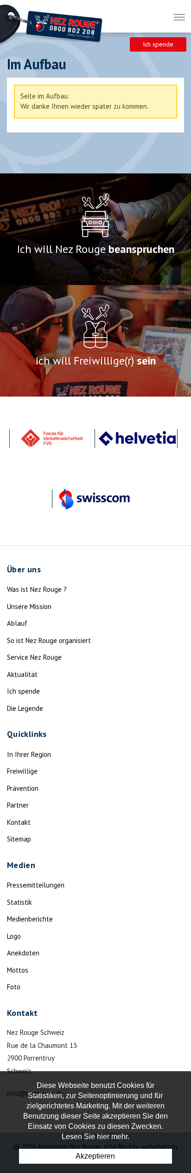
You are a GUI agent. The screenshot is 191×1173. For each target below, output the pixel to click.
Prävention (22, 788)
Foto (13, 986)
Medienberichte (30, 919)
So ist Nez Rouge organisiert (49, 640)
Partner (18, 805)
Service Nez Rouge (34, 657)
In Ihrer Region (29, 754)
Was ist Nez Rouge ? (37, 589)
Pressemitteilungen (35, 885)
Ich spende (158, 44)
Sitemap (19, 839)
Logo (14, 936)
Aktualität (22, 674)
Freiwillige (22, 771)
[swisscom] (94, 499)
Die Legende (25, 708)
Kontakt (19, 822)
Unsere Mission (29, 606)
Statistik (19, 902)
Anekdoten (23, 952)
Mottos (17, 970)
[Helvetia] (137, 438)
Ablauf (17, 623)
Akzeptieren (95, 1156)
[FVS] (52, 438)
